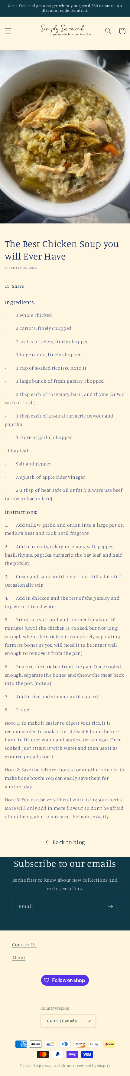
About (18, 957)
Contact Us (24, 944)
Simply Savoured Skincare (54, 1066)
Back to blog (69, 841)
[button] (8, 31)
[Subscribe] (111, 906)
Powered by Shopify (93, 1066)
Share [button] (18, 286)
